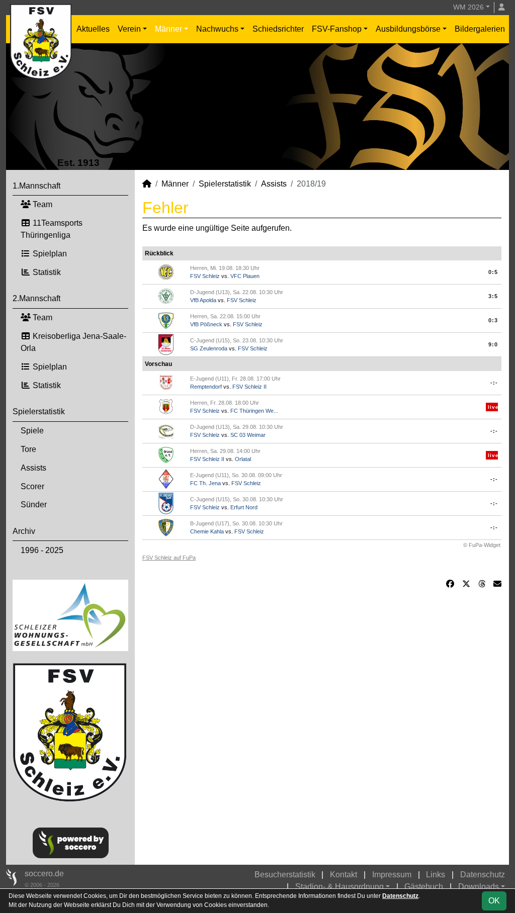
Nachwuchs (217, 29)
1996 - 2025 (42, 550)
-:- (494, 383)
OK (494, 900)
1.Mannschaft (36, 185)
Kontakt (343, 874)
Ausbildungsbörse (408, 29)
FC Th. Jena (205, 483)
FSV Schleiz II (249, 387)
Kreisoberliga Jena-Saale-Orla (73, 342)
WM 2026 (468, 7)
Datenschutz (482, 874)
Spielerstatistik (39, 411)
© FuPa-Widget (481, 545)
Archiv (24, 531)
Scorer (32, 486)
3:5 (493, 296)
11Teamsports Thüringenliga (51, 229)
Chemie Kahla (207, 531)
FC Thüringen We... (254, 411)
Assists (33, 468)
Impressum (391, 874)
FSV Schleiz (205, 276)
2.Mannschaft (36, 298)
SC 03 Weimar (248, 435)
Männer (168, 29)
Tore (28, 449)
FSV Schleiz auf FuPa (169, 558)
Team (41, 204)
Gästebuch (423, 886)
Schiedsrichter (278, 29)
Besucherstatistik (284, 874)
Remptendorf (206, 387)
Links (435, 874)
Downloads (478, 886)
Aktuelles (93, 29)
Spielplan (49, 253)
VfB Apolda (203, 300)
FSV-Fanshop (337, 29)
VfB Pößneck (206, 324)
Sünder (34, 504)
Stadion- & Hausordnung (339, 886)
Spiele (32, 430)
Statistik (46, 272)
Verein (129, 29)
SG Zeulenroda (208, 348)
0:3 (493, 320)
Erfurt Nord (244, 507)
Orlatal (243, 459)
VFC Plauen (245, 276)
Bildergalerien (480, 29)
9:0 (493, 344)
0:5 (493, 272)
